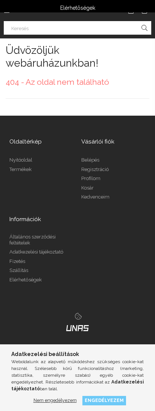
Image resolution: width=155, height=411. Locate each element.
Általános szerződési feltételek (32, 240)
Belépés (90, 160)
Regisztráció (95, 169)
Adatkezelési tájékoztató (36, 252)
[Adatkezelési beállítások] (78, 316)
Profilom (90, 178)
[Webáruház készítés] (77, 328)
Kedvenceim (95, 197)
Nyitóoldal (20, 160)
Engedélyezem (104, 400)
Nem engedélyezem (55, 400)
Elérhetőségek (25, 280)
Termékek (20, 169)
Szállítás (18, 270)
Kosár (87, 188)
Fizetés (17, 261)
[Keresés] (144, 28)
